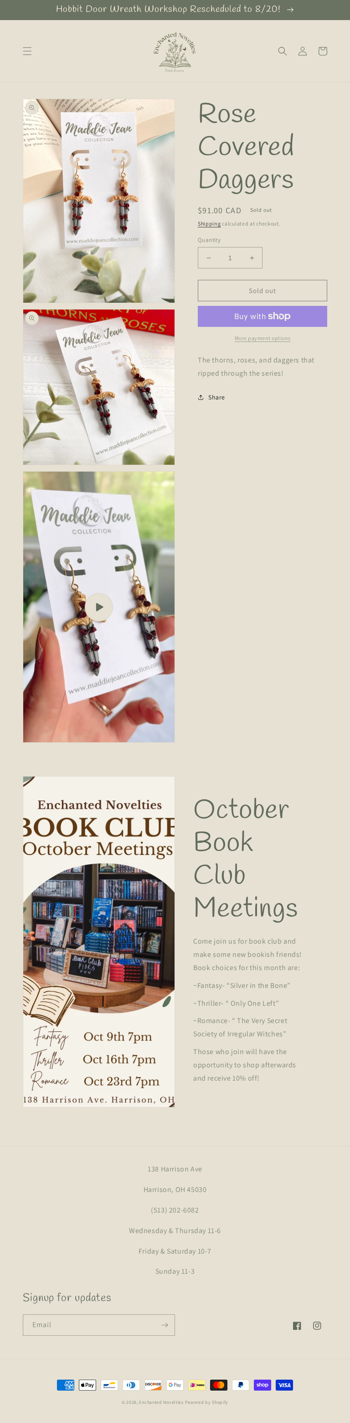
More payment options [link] (263, 338)
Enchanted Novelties (161, 1402)
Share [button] (216, 397)
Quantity (209, 240)
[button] (27, 51)
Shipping (209, 223)
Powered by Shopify (207, 1402)
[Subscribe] (164, 1325)
